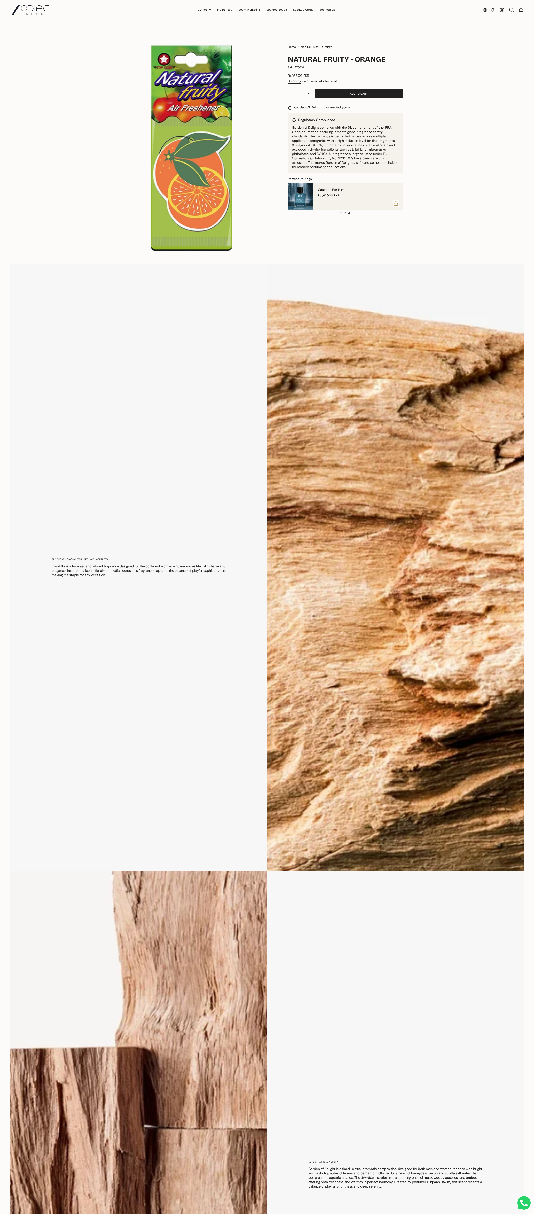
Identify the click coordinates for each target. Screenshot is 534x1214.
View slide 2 (345, 213)
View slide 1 (341, 213)
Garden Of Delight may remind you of (322, 107)
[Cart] (521, 9)
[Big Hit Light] (300, 196)
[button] (224, 10)
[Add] (396, 203)
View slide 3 (349, 213)
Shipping (294, 81)
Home (292, 47)
